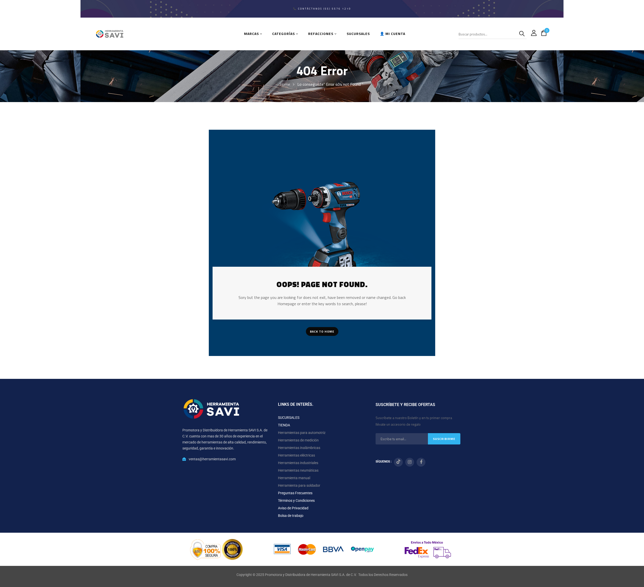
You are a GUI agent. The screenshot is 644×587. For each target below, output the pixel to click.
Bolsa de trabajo (290, 516)
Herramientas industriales (298, 463)
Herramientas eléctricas (296, 455)
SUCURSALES (288, 418)
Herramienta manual (294, 478)
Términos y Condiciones (296, 501)
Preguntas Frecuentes (295, 493)
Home (285, 84)
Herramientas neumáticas (298, 470)
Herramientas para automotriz (302, 433)
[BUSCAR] (523, 34)
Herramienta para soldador (299, 485)
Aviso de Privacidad (293, 508)
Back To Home (322, 331)
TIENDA (284, 425)
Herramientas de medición (298, 440)
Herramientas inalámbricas (299, 448)
